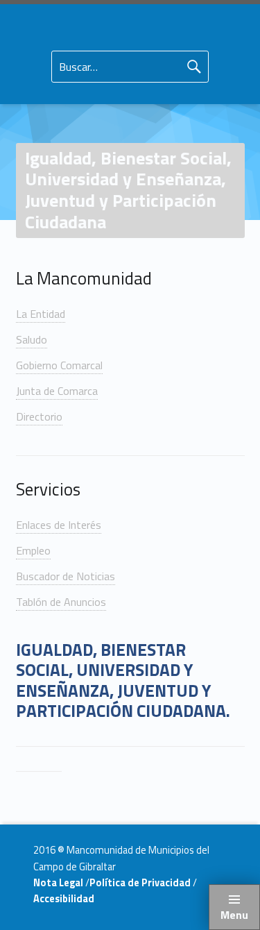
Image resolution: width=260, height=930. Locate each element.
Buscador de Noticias (65, 576)
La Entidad (40, 313)
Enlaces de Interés (58, 524)
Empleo (33, 550)
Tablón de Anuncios (61, 601)
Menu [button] (234, 914)
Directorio (39, 416)
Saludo (31, 339)
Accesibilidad (63, 898)
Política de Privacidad (141, 882)
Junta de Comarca (57, 390)
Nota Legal (59, 882)
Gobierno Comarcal (59, 365)
